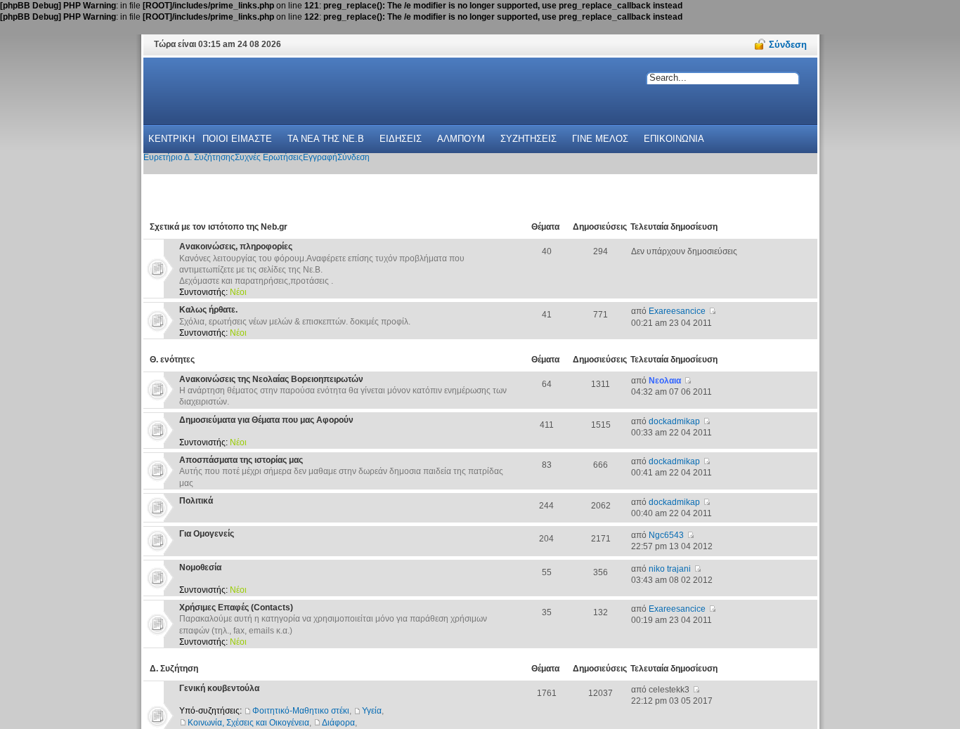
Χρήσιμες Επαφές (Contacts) (236, 607)
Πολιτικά (196, 501)
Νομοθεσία (200, 567)
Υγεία (372, 711)
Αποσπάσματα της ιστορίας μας (241, 460)
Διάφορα (338, 723)
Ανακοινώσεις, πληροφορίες (235, 246)
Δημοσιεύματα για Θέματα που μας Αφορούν (266, 420)
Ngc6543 (666, 535)
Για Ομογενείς (206, 534)
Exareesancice (677, 311)
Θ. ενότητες (172, 359)
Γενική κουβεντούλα (219, 688)
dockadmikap (674, 421)
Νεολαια (665, 381)
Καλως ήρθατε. (208, 310)
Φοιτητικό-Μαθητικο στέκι (300, 711)
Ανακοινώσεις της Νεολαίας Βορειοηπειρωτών (271, 379)
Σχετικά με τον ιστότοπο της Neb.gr (218, 227)
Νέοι (238, 292)
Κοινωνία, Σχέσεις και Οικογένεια (248, 723)
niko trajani (670, 569)
